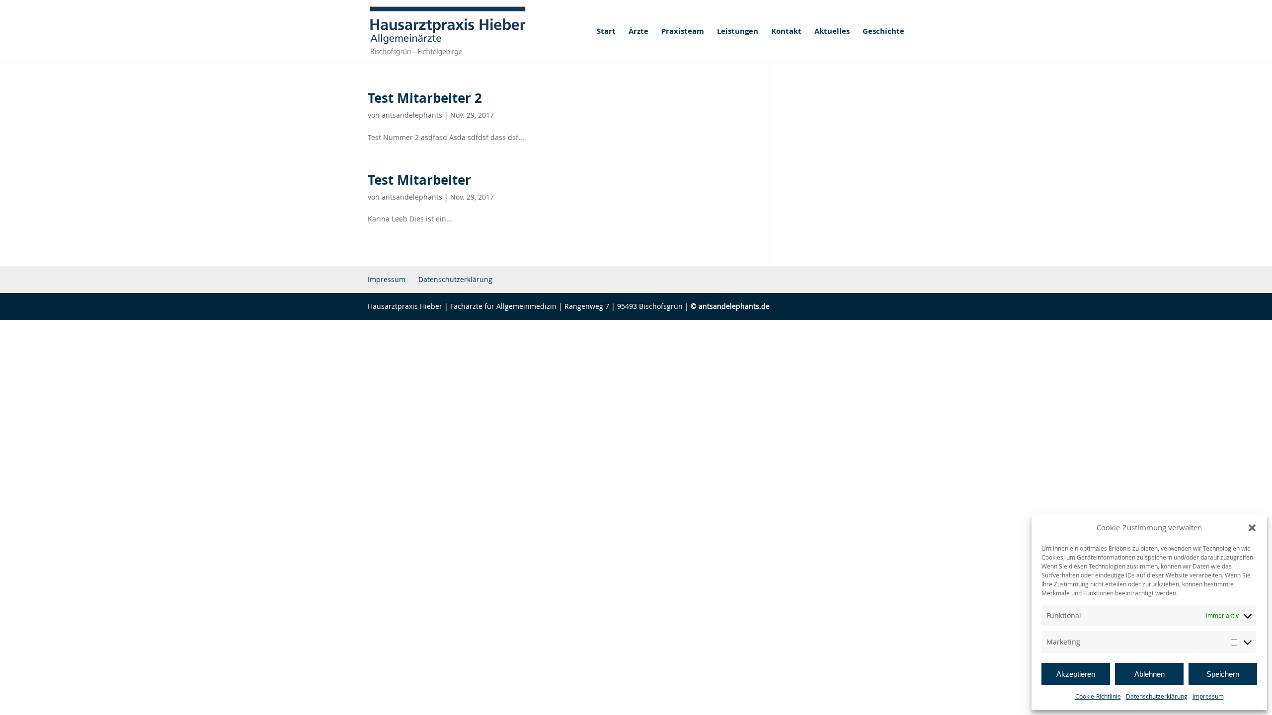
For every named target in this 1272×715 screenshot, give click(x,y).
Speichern (1222, 674)
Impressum (1208, 696)
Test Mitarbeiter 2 (425, 98)
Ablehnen (1149, 674)
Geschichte (883, 32)
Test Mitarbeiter (419, 180)
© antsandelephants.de (730, 306)
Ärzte (638, 32)
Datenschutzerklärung (1157, 696)
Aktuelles (832, 32)
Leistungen (737, 32)
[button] (1252, 528)
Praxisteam (682, 32)
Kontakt (786, 32)
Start (606, 32)
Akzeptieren (1075, 674)
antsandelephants (412, 115)
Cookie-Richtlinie (1098, 696)
